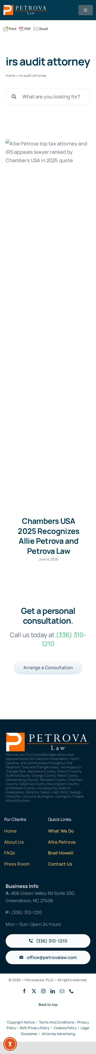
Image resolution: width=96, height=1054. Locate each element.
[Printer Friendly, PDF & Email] (25, 29)
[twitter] (34, 991)
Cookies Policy (65, 1027)
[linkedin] (52, 991)
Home (10, 75)
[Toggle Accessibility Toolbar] (10, 1044)
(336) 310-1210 (26, 912)
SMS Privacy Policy (34, 1027)
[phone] (71, 991)
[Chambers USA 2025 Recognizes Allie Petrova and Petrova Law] (48, 324)
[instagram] (43, 991)
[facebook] (24, 991)
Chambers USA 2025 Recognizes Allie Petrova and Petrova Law (49, 536)
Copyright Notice (21, 1022)
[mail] (62, 991)
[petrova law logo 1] (25, 7)
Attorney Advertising (58, 1033)
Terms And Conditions (56, 1022)
